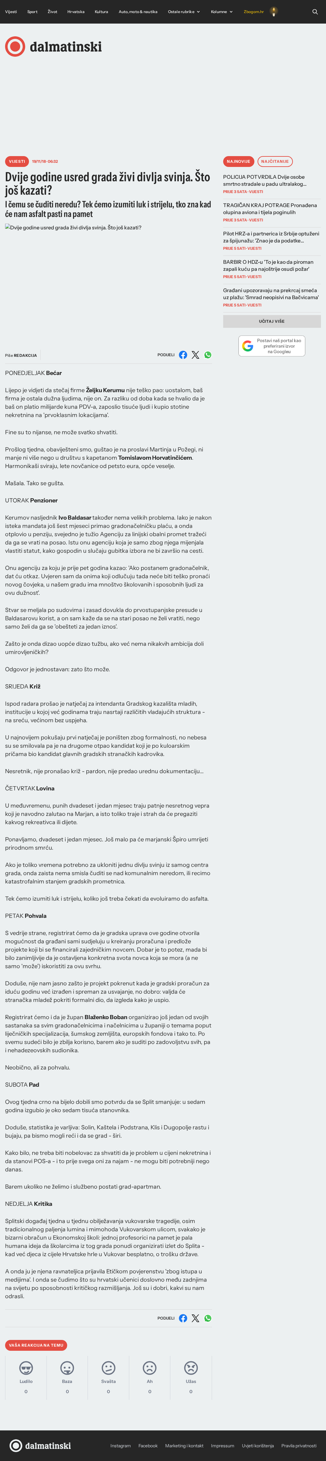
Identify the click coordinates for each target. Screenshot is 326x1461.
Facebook (148, 1446)
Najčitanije (275, 161)
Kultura (102, 11)
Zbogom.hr (254, 11)
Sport (32, 11)
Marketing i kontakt (184, 1446)
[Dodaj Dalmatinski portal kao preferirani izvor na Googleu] (272, 345)
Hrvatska (76, 11)
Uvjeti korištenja (258, 1446)
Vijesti (11, 11)
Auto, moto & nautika (138, 11)
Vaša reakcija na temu (36, 1345)
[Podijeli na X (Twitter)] (195, 355)
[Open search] (315, 12)
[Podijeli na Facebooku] (183, 355)
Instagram (120, 1446)
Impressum (222, 1446)
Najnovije (239, 161)
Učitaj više (272, 321)
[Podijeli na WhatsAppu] (208, 355)
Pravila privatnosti (298, 1446)
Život (52, 11)
